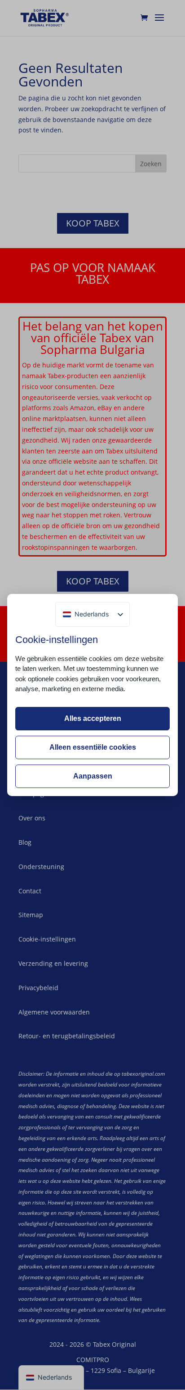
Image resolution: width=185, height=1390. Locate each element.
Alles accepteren (92, 718)
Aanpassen (92, 776)
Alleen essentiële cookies (92, 747)
